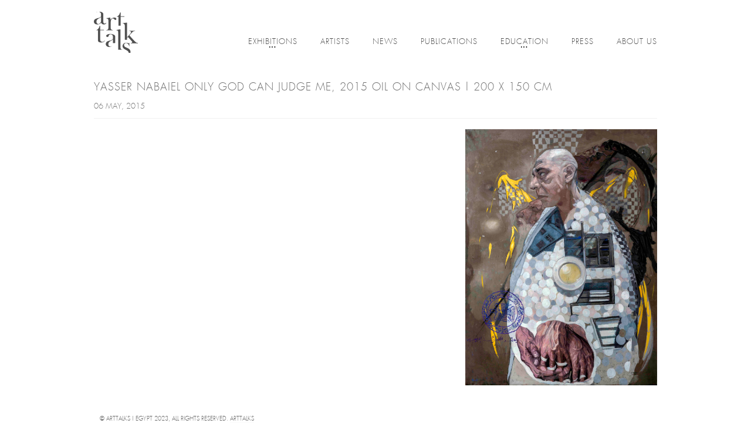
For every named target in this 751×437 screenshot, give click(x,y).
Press (582, 42)
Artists (335, 42)
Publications (449, 42)
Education (524, 42)
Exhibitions (272, 42)
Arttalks (242, 419)
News (385, 42)
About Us (637, 42)
